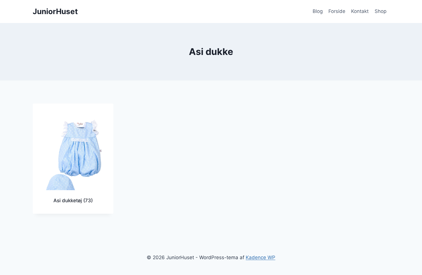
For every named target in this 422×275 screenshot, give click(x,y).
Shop (380, 11)
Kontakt (360, 11)
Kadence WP (260, 257)
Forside (336, 11)
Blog (318, 11)
